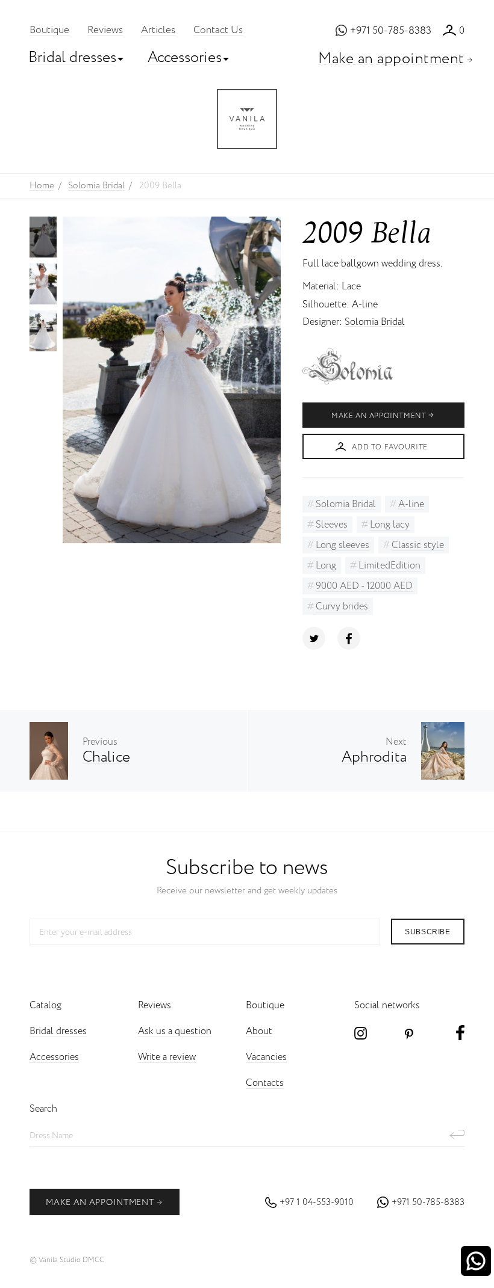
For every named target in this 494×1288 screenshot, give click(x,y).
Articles (158, 30)
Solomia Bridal (375, 322)
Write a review (167, 1057)
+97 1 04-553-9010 (317, 1202)
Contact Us (218, 30)
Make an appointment (391, 59)
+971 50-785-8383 (390, 31)
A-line (365, 305)
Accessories (185, 57)
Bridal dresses (72, 57)
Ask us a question (174, 1031)
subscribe (427, 932)
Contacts (265, 1083)
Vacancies (266, 1057)
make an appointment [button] (100, 1203)
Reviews (105, 30)
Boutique (49, 30)
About (259, 1031)
